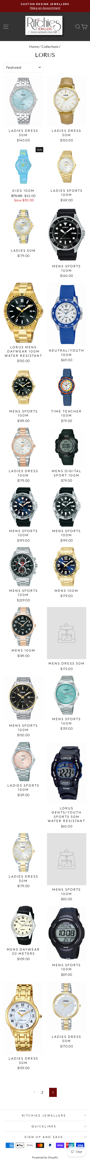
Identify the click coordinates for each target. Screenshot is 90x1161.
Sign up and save (44, 1137)
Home (34, 47)
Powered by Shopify (45, 1157)
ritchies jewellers (44, 1115)
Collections (50, 47)
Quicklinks (44, 1126)
